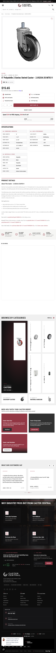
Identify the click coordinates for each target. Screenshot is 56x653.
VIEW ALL (49, 318)
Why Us (4, 596)
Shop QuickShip (10, 560)
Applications (5, 600)
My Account (5, 602)
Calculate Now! (34, 429)
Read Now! (7, 429)
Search (21, 596)
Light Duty (39, 598)
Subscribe (49, 563)
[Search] (53, 9)
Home (2, 13)
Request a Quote (28, 110)
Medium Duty (40, 600)
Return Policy (23, 598)
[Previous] (50, 465)
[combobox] (28, 9)
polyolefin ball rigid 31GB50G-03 (14, 217)
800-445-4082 (11, 613)
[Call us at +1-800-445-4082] (49, 5)
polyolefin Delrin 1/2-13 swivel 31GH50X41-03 (36, 220)
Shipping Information (24, 600)
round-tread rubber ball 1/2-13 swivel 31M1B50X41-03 (22, 225)
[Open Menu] (2, 5)
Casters (38, 596)
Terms (25, 651)
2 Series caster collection (42, 225)
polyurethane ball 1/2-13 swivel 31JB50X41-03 (11, 222)
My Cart (4, 604)
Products (5, 598)
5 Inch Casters (7, 13)
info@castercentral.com (13, 619)
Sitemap (29, 651)
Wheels (38, 604)
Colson (3, 73)
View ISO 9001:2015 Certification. (10, 581)
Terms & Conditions (24, 604)
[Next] (53, 465)
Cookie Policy (23, 602)
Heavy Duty (39, 602)
